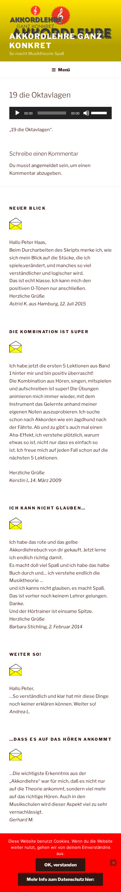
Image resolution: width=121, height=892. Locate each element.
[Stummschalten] (86, 113)
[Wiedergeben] (17, 113)
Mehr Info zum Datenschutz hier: (60, 879)
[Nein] (113, 863)
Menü (64, 69)
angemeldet (44, 165)
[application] (60, 113)
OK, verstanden (60, 864)
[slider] (100, 112)
